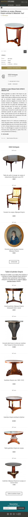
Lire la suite (6, 134)
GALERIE (9, 84)
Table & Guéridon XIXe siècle (12, 138)
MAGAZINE (18, 5)
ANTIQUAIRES (11, 5)
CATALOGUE (3, 5)
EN (23, 2)
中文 (26, 2)
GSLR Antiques (13, 75)
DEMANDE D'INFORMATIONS (14, 68)
